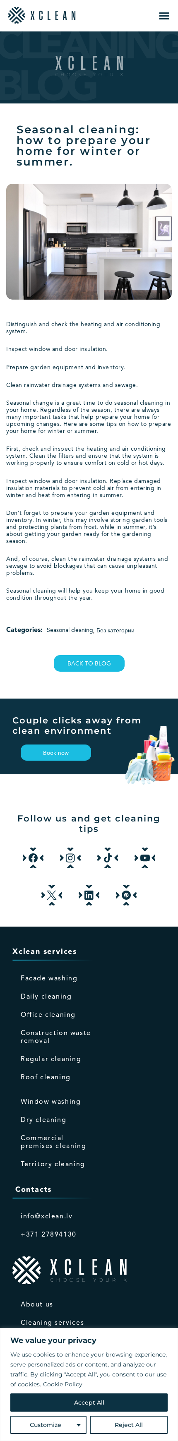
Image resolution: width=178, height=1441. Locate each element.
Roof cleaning (46, 1077)
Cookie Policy (62, 1384)
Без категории (115, 631)
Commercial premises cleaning (53, 1142)
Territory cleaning (53, 1164)
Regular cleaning (51, 1059)
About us (37, 1305)
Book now (56, 753)
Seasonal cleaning (70, 630)
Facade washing (49, 978)
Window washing (51, 1102)
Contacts (32, 1190)
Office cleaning (48, 1015)
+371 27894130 (49, 1235)
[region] (89, 1384)
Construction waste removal (56, 1037)
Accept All (89, 1402)
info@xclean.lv (46, 1216)
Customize (45, 1425)
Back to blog (89, 664)
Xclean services (44, 952)
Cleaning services (52, 1323)
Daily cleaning (46, 997)
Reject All (129, 1425)
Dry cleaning (43, 1120)
